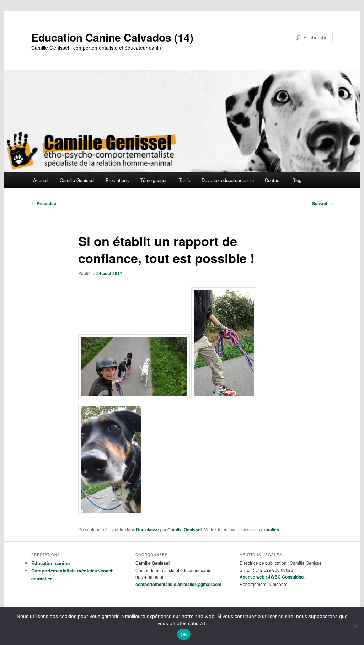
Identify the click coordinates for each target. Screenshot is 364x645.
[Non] (355, 626)
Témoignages (154, 180)
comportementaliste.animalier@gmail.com (178, 584)
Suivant (322, 203)
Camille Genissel (77, 180)
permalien (269, 529)
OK (184, 634)
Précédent (44, 203)
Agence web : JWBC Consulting (272, 577)
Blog (296, 180)
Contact (273, 180)
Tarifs (184, 180)
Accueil (40, 180)
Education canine (50, 563)
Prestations (117, 180)
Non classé (147, 529)
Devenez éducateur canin (228, 180)
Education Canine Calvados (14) (112, 37)
